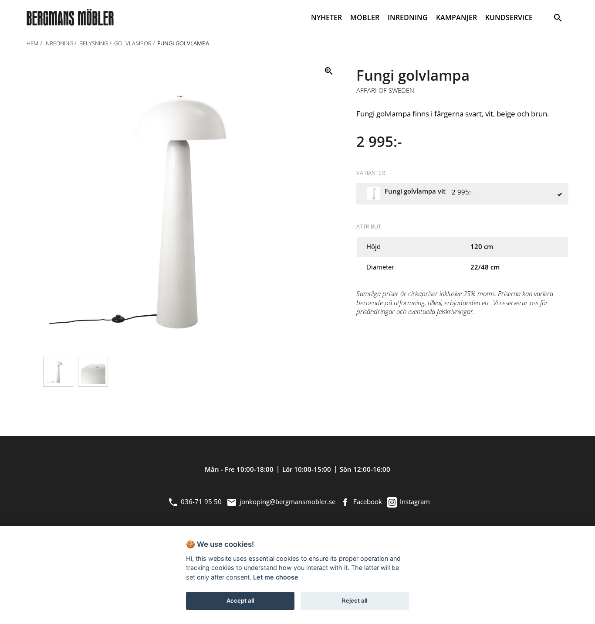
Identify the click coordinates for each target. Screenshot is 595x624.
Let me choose (275, 577)
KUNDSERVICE (509, 17)
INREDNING (408, 17)
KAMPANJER (456, 17)
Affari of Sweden (385, 91)
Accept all (240, 600)
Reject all (354, 600)
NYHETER (326, 17)
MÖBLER (364, 17)
